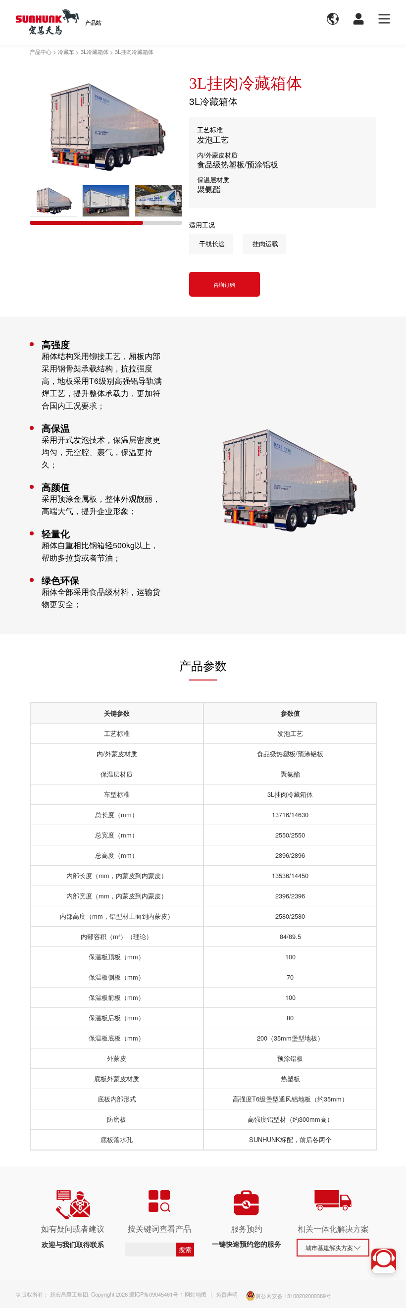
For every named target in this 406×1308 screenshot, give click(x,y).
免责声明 (227, 1294)
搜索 (185, 1249)
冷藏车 (66, 51)
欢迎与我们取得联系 (73, 1244)
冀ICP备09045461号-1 (156, 1294)
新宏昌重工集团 (69, 1294)
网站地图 (195, 1294)
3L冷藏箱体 (94, 51)
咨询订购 (224, 284)
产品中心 (40, 51)
